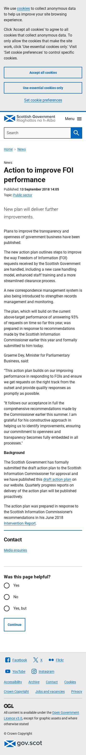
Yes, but (20, 608)
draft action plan (57, 479)
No (15, 597)
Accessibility (13, 682)
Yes (16, 585)
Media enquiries (15, 550)
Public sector (22, 195)
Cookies (70, 682)
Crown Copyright (16, 691)
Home (8, 149)
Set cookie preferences (43, 100)
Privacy (76, 691)
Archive (33, 682)
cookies (23, 8)
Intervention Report (20, 523)
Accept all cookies (43, 72)
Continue (15, 625)
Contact (52, 682)
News (21, 149)
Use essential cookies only (43, 88)
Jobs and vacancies (50, 691)
